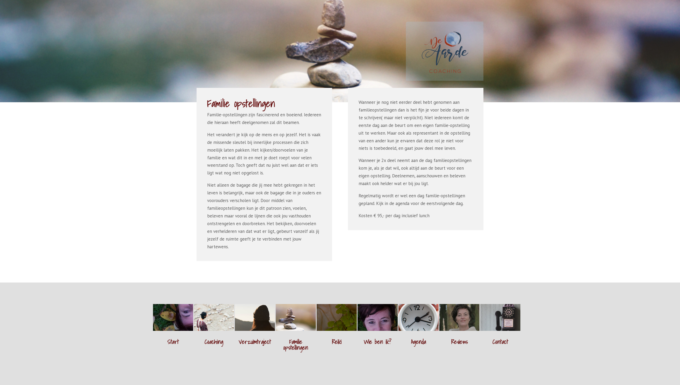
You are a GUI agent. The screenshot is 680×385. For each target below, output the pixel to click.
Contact (500, 341)
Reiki (337, 341)
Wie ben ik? (378, 341)
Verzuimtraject (255, 341)
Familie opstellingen (295, 344)
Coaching (214, 341)
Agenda (418, 341)
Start (173, 341)
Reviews (459, 341)
